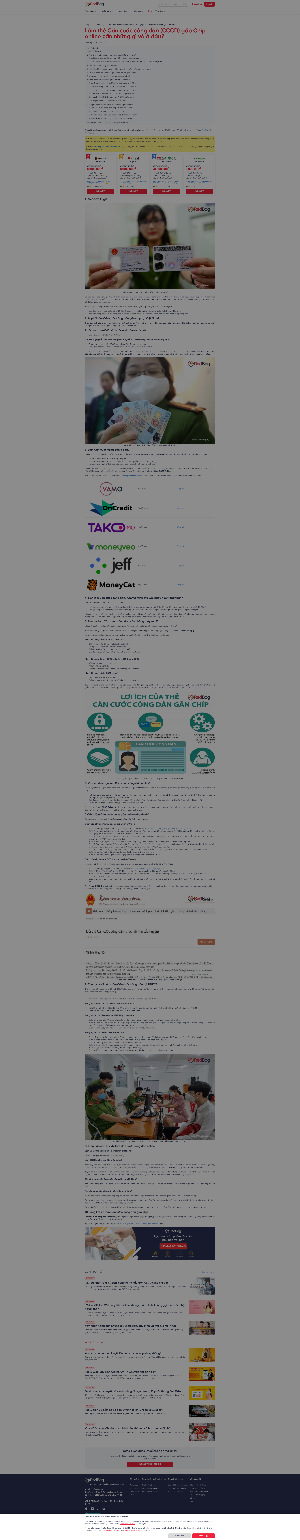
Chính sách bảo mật (127, 1524)
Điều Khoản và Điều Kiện (111, 1530)
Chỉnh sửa (179, 1536)
